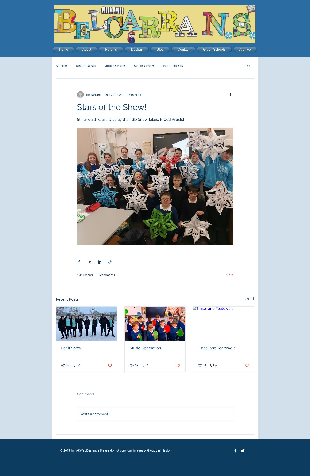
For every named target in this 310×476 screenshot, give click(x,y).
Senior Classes (144, 66)
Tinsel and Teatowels (217, 348)
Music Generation (145, 348)
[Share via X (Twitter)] (89, 262)
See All (249, 299)
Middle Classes (115, 66)
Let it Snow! (71, 348)
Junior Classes (86, 66)
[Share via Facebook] (79, 262)
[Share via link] (110, 262)
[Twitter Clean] (242, 450)
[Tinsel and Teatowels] (223, 324)
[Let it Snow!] (86, 324)
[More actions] (230, 94)
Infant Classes (173, 66)
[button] (86, 49)
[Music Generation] (155, 324)
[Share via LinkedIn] (100, 262)
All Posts (62, 66)
